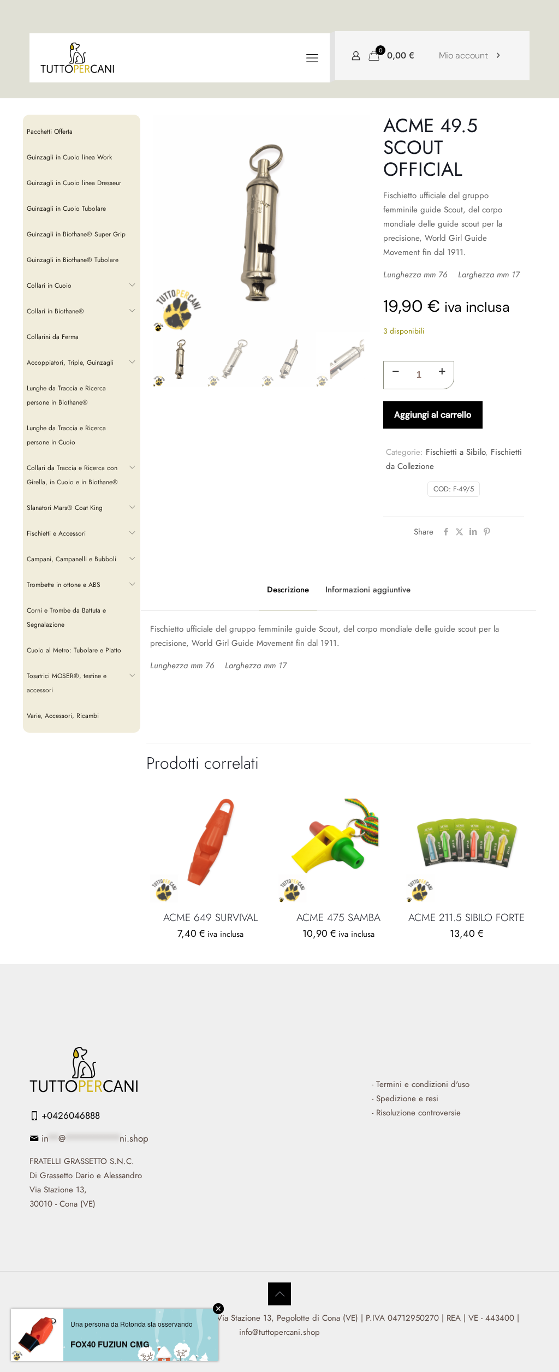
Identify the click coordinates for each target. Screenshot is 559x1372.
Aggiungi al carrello (433, 414)
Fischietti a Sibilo (455, 452)
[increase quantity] (441, 372)
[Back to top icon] (279, 1293)
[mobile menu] (312, 58)
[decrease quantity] (395, 372)
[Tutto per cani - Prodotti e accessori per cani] (77, 57)
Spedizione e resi (407, 1098)
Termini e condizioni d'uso (422, 1084)
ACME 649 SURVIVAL (210, 917)
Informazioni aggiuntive (368, 590)
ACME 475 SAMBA (338, 917)
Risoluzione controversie (418, 1113)
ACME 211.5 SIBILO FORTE (466, 917)
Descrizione (288, 590)
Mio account (463, 55)
